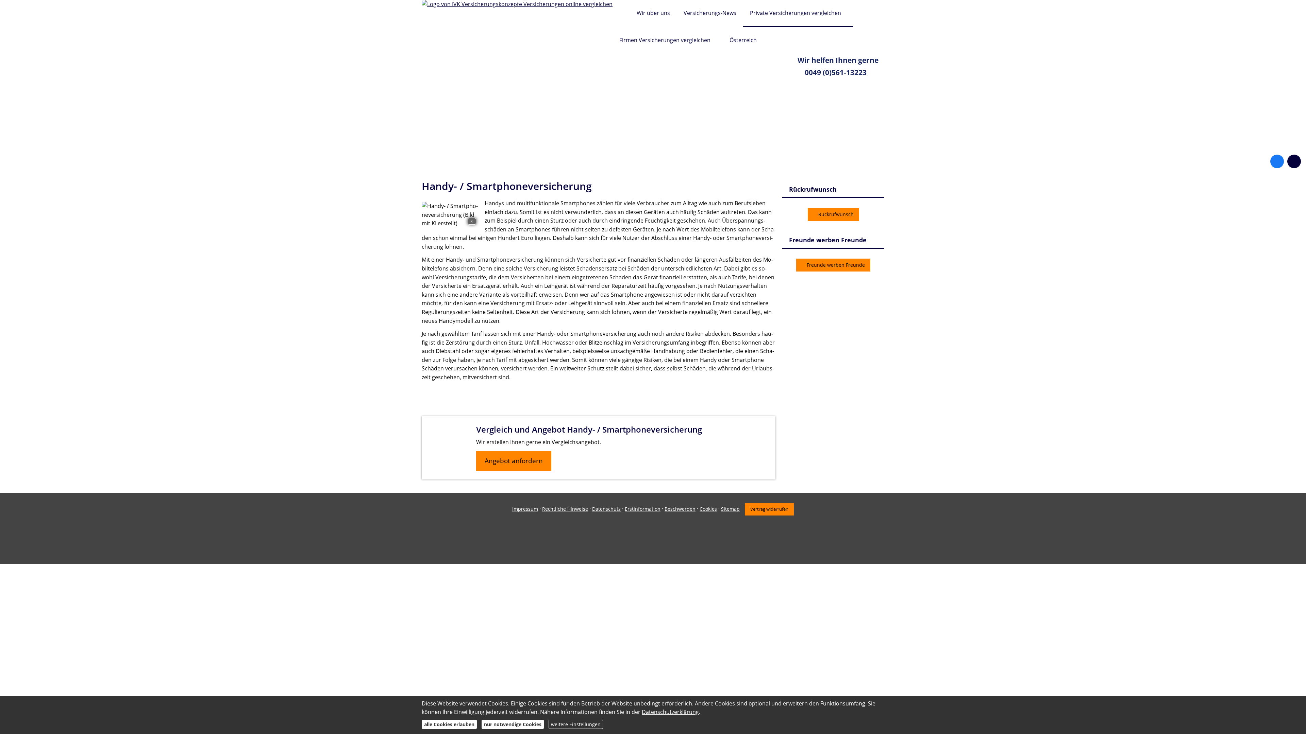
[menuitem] (621, 13)
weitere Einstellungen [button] (576, 724)
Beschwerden (680, 509)
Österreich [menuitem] (743, 40)
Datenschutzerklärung (670, 712)
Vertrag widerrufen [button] (769, 509)
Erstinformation (642, 509)
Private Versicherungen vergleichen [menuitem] (795, 13)
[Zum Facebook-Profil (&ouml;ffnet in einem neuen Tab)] (1277, 161)
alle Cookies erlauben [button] (449, 724)
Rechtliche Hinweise (565, 509)
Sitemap (730, 509)
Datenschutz (606, 509)
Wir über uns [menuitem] (653, 13)
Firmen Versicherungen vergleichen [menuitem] (664, 40)
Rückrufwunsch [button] (836, 214)
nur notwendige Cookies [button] (512, 724)
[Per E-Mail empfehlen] (1294, 161)
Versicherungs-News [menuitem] (710, 13)
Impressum (525, 509)
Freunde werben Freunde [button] (836, 265)
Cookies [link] (708, 509)
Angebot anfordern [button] (514, 460)
